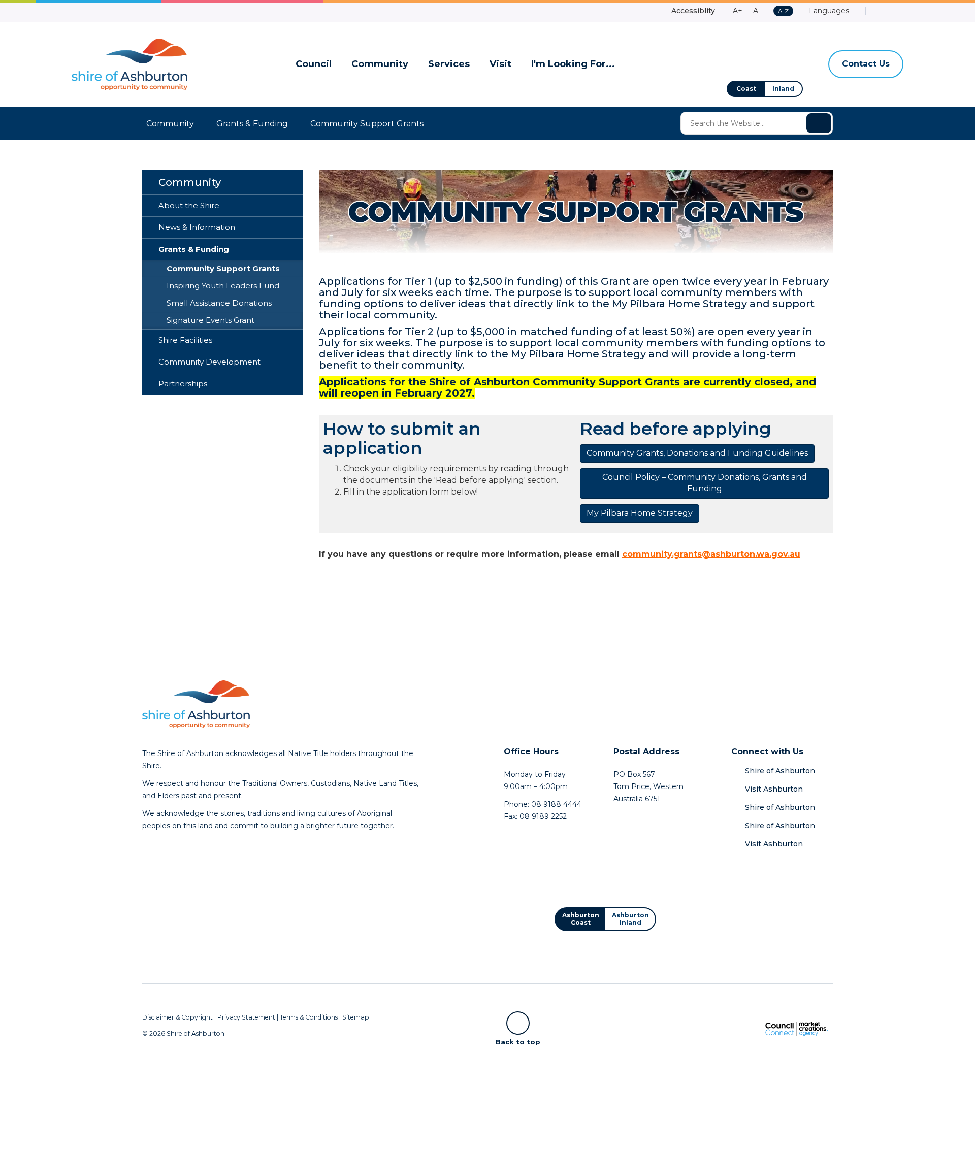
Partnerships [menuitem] (182, 383)
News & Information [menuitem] (196, 227)
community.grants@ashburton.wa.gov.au (711, 554)
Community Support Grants (367, 123)
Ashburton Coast (580, 918)
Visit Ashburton (774, 789)
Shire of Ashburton (780, 770)
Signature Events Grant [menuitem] (210, 320)
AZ (783, 11)
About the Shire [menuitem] (188, 205)
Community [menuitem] (189, 182)
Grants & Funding (252, 123)
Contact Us (866, 64)
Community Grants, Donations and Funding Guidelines (697, 453)
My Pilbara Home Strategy (640, 513)
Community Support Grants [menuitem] (223, 268)
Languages (828, 10)
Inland (783, 88)
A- (757, 11)
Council (314, 64)
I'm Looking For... (573, 64)
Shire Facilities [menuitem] (185, 340)
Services (449, 64)
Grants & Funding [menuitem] (193, 249)
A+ (737, 11)
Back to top (518, 1041)
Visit (500, 64)
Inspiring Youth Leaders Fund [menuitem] (223, 285)
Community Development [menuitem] (209, 362)
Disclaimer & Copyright (177, 1017)
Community (379, 64)
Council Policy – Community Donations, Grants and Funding (704, 483)
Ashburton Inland (630, 918)
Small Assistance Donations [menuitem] (219, 303)
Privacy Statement (246, 1017)
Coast (746, 88)
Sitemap (355, 1017)
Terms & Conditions (309, 1017)
